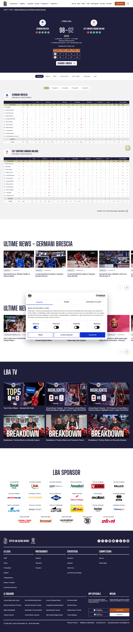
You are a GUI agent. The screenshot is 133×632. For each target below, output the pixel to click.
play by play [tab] (64, 76)
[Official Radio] (87, 521)
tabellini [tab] (39, 76)
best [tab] (55, 76)
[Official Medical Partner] (56, 498)
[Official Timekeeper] (56, 509)
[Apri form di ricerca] (127, 3)
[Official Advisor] (108, 521)
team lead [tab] (87, 76)
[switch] (56, 327)
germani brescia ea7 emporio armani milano (30, 9)
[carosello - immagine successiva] (126, 287)
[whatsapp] (124, 541)
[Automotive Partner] (56, 486)
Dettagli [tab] (66, 302)
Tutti (46, 88)
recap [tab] (48, 76)
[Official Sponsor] (97, 486)
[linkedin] (109, 541)
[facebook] (99, 541)
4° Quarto (85, 88)
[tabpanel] (66, 149)
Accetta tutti (92, 335)
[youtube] (113, 541)
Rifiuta (40, 335)
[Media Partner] (24, 521)
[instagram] (102, 541)
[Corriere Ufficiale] (118, 509)
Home (5, 9)
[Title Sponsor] (14, 486)
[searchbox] (66, 2)
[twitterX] (117, 541)
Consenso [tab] (39, 302)
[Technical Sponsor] (118, 498)
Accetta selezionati (66, 335)
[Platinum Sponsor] (35, 486)
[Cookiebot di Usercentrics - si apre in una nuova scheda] (97, 296)
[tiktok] (120, 541)
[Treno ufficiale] (77, 498)
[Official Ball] (97, 498)
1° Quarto (55, 88)
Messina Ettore (26, 154)
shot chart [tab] (76, 76)
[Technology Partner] (35, 498)
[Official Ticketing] (35, 509)
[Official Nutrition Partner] (77, 509)
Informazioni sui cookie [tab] (93, 302)
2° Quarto (65, 88)
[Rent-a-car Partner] (14, 509)
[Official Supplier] (97, 509)
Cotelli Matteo (26, 97)
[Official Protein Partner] (77, 486)
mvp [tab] (95, 76)
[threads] (106, 541)
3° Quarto (75, 88)
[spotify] (127, 541)
